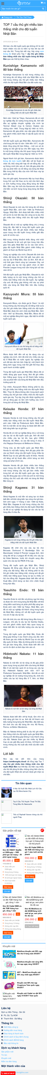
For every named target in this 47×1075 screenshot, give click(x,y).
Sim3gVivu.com (22, 1072)
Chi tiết (7, 891)
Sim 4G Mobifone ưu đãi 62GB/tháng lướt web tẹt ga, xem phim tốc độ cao (33, 912)
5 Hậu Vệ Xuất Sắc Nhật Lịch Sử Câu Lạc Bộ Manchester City (27, 789)
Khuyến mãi (6, 1058)
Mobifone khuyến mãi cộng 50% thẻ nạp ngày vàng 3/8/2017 (30, 963)
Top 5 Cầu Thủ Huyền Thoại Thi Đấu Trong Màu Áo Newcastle (27, 802)
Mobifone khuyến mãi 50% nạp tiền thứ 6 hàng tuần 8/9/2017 (29, 952)
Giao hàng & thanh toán (14, 1033)
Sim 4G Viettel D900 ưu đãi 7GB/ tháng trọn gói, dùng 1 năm (12, 908)
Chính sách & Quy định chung (16, 1036)
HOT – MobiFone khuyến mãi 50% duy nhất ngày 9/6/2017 (29, 973)
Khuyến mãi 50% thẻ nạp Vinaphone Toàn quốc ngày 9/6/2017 (28, 985)
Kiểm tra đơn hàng (9, 1061)
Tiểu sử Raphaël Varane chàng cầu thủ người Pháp (27, 815)
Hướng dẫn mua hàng (13, 1030)
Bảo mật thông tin (11, 1043)
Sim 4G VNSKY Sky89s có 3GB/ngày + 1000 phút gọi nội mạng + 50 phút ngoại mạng (12, 853)
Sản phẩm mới (7, 1051)
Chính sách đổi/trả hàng (14, 1040)
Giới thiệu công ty (11, 1027)
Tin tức (4, 1055)
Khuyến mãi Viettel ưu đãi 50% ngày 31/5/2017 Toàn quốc (29, 994)
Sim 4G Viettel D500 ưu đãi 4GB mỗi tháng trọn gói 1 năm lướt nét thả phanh (34, 851)
